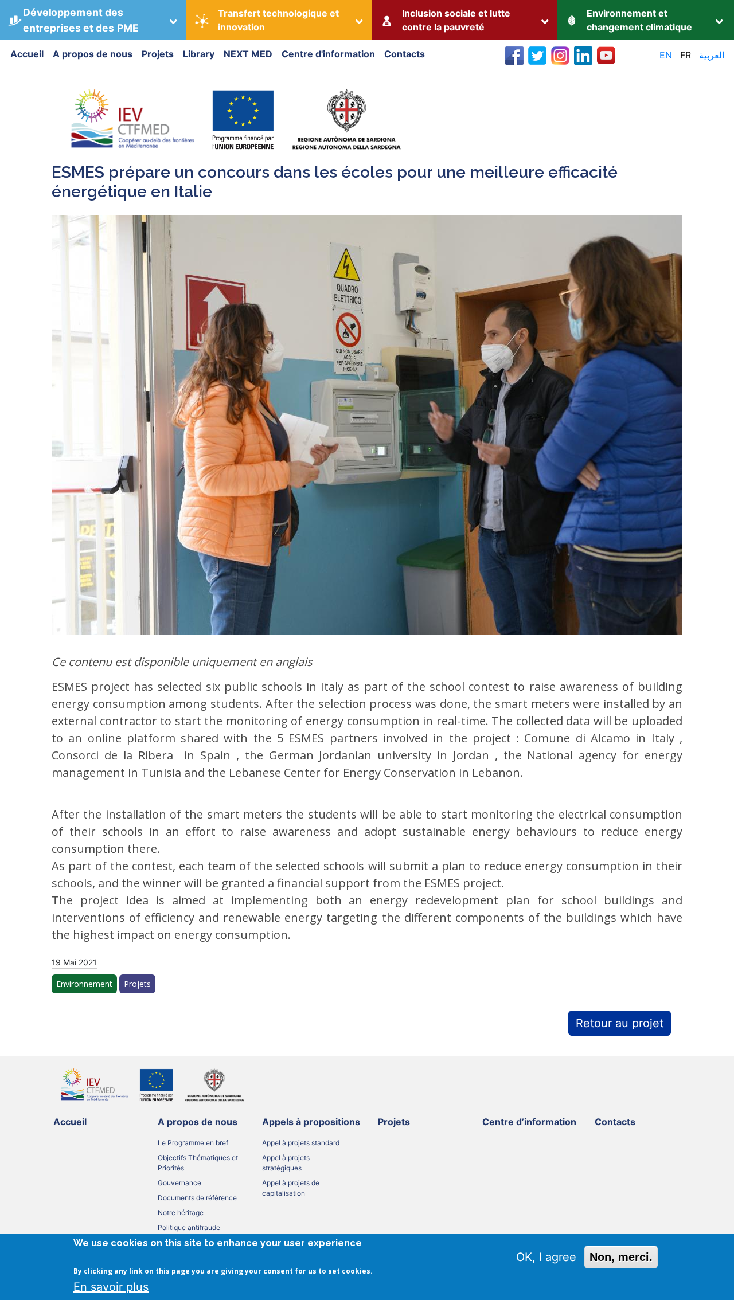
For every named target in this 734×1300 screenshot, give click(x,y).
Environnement (84, 983)
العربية (711, 55)
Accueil (27, 54)
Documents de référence (197, 1197)
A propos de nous (92, 54)
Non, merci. (621, 1257)
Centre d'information (328, 54)
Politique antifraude (189, 1227)
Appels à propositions (311, 1121)
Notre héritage (181, 1212)
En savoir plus (111, 1287)
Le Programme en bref (193, 1142)
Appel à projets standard (300, 1142)
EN (665, 55)
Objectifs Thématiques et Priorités (198, 1162)
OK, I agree (546, 1257)
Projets (158, 54)
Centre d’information (529, 1121)
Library (198, 54)
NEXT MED (248, 54)
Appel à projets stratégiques (286, 1162)
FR (685, 55)
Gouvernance (179, 1182)
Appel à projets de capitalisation (290, 1187)
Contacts (404, 54)
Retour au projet (619, 1023)
